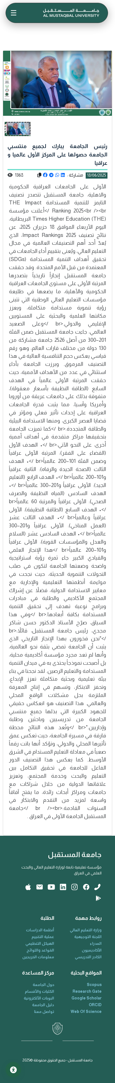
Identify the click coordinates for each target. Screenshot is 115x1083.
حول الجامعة (43, 984)
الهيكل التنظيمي (39, 943)
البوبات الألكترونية (39, 998)
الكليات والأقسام (39, 991)
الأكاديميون (92, 950)
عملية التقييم (43, 936)
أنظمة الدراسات (40, 930)
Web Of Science (86, 1011)
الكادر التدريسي (88, 957)
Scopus (94, 984)
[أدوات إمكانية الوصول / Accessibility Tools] (13, 1069)
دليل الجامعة (43, 1005)
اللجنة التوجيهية (88, 936)
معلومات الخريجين (38, 957)
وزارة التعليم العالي (86, 930)
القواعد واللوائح (40, 950)
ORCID (95, 1005)
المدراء (96, 943)
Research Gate (87, 991)
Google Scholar (86, 998)
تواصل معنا (44, 1011)
